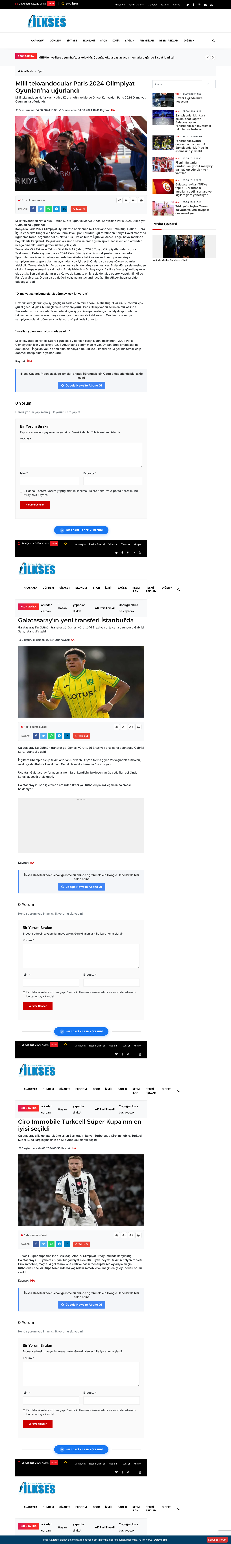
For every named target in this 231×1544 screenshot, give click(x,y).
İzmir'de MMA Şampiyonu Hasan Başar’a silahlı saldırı (65, 608)
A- (126, 200)
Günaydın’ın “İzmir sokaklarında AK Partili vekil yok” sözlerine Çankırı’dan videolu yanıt (105, 608)
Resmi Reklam (168, 40)
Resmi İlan (147, 40)
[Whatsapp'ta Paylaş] (48, 209)
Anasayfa (120, 4)
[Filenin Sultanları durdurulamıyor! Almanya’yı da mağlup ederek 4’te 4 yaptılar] (163, 164)
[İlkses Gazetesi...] (47, 20)
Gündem (55, 40)
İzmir (115, 40)
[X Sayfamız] (187, 5)
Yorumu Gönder (35, 504)
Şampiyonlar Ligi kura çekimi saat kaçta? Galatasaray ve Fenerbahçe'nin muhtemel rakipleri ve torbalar (193, 122)
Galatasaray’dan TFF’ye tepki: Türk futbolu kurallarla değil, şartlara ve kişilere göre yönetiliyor (193, 190)
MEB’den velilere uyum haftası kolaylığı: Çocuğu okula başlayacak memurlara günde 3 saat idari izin (130, 608)
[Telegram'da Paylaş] (56, 209)
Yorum (25, 439)
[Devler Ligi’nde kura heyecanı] (163, 100)
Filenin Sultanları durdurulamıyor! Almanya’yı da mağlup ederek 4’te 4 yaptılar (194, 168)
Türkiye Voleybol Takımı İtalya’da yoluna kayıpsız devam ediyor (192, 209)
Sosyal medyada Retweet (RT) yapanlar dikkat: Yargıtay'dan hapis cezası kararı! (82, 608)
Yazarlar (165, 4)
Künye (176, 4)
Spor (103, 40)
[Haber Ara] (212, 41)
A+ (134, 200)
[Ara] (209, 84)
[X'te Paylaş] (41, 209)
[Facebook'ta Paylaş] (33, 209)
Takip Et (80, 209)
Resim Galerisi (136, 4)
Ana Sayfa (27, 71)
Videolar (152, 4)
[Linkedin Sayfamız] (205, 5)
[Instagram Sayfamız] (199, 5)
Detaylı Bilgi (160, 1539)
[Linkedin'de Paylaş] (64, 209)
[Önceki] (207, 57)
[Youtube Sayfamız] (211, 5)
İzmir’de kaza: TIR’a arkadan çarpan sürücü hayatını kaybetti (79, 57)
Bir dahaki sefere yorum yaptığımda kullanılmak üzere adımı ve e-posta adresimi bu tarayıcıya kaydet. (81, 493)
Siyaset (72, 40)
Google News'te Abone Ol (83, 385)
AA (73, 639)
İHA (112, 110)
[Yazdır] (141, 200)
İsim (24, 473)
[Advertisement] (150, 22)
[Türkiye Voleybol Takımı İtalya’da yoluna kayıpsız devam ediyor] (163, 208)
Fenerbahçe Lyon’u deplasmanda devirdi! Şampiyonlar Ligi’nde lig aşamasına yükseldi (191, 146)
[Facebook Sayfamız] (193, 5)
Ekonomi (89, 40)
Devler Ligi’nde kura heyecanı (188, 99)
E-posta (90, 473)
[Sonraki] (213, 57)
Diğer (188, 40)
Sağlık (129, 40)
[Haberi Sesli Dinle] (119, 200)
